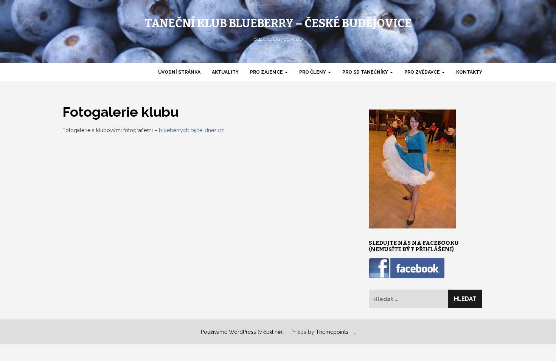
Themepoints (332, 332)
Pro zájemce (267, 72)
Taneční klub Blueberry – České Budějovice (278, 23)
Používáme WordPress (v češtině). (242, 332)
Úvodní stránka (179, 72)
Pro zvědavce (422, 72)
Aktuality (225, 72)
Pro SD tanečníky (365, 72)
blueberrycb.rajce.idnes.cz (191, 130)
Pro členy (313, 72)
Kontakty (469, 72)
